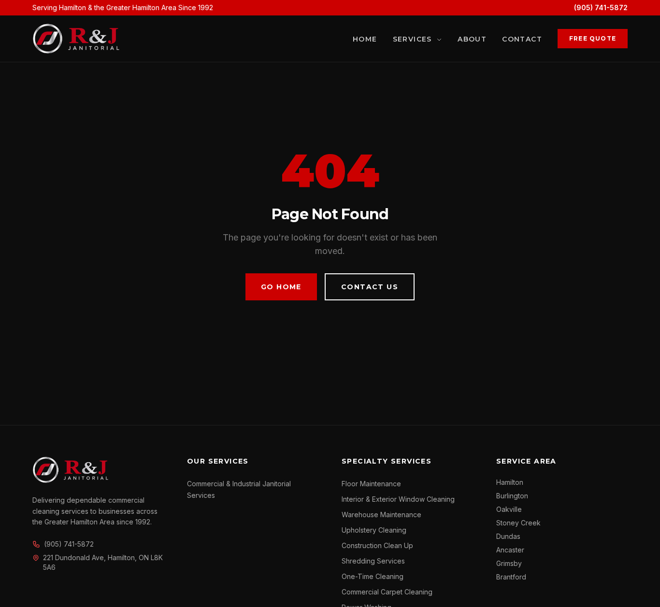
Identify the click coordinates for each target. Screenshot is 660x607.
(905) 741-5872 (601, 7)
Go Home (281, 286)
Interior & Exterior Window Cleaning (398, 499)
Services (414, 39)
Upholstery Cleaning (374, 530)
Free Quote (592, 38)
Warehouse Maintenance (381, 514)
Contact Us (369, 286)
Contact (522, 39)
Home (365, 39)
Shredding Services (373, 561)
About (472, 39)
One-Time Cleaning (372, 576)
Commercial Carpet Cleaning (387, 592)
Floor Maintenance (371, 484)
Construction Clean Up (377, 545)
